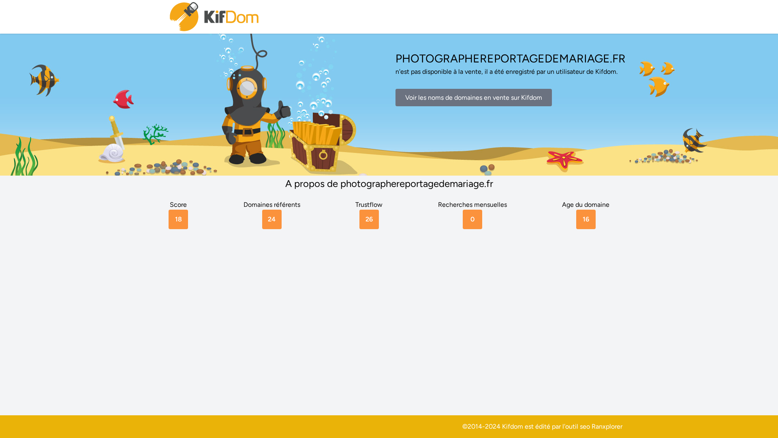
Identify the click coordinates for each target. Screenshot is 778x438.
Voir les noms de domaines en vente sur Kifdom (473, 97)
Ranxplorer (607, 426)
